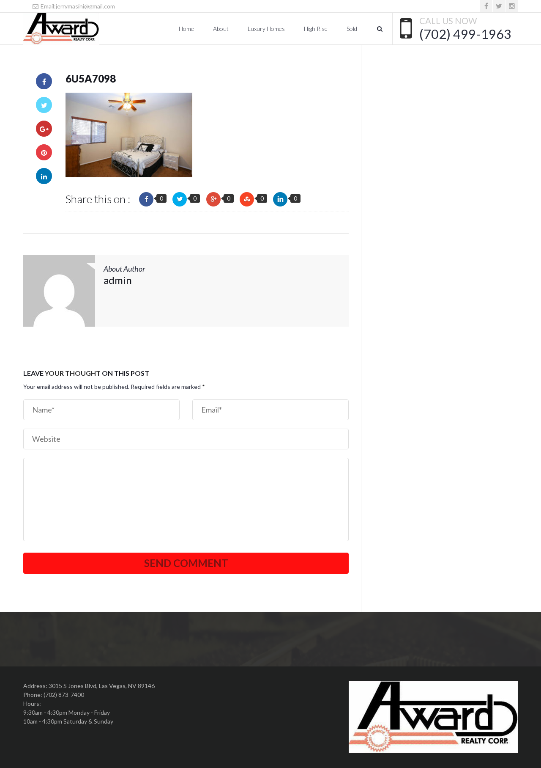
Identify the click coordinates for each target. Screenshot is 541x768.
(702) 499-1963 (465, 33)
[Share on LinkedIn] (44, 176)
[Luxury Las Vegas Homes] (61, 29)
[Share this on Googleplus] (213, 199)
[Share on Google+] (44, 129)
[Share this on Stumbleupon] (247, 199)
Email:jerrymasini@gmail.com (77, 6)
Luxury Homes (266, 28)
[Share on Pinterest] (44, 152)
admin (118, 280)
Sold (352, 28)
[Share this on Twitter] (179, 199)
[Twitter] (499, 6)
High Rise (316, 28)
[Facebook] (486, 6)
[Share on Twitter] (44, 105)
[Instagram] (511, 6)
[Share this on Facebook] (146, 199)
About (221, 28)
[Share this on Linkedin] (280, 199)
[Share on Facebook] (44, 81)
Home (186, 28)
